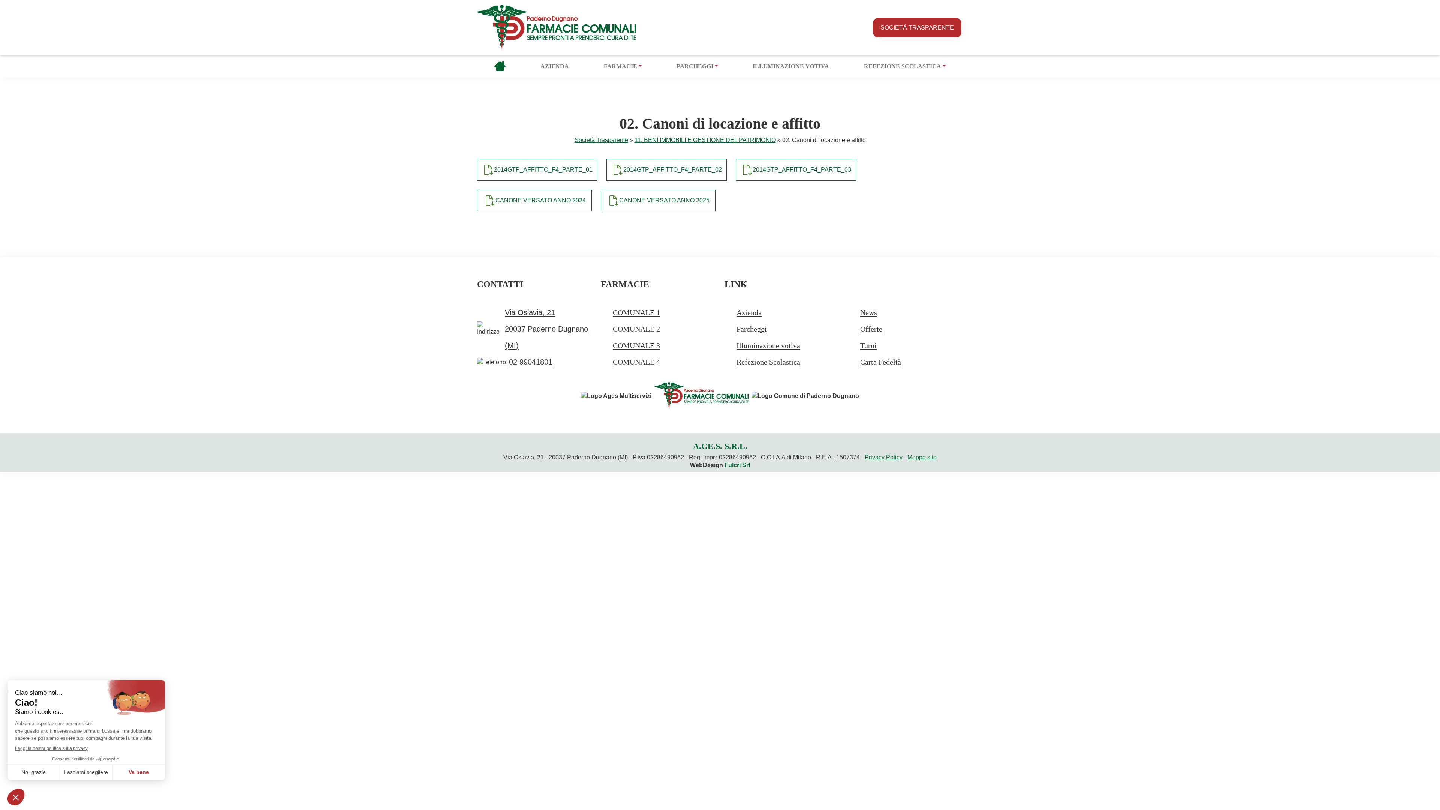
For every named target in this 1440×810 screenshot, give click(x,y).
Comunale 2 (636, 329)
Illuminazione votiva (791, 66)
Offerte (871, 329)
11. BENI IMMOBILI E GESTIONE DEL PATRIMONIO (705, 140)
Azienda (554, 66)
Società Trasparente (917, 27)
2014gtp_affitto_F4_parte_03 (802, 169)
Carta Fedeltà (880, 362)
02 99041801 (530, 362)
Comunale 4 (636, 362)
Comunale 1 (636, 312)
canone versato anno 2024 (540, 200)
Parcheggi (694, 66)
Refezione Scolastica (902, 66)
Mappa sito (922, 457)
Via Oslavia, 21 (530, 312)
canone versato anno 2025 (664, 200)
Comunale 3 (636, 345)
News (868, 312)
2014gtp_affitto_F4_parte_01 (543, 169)
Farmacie (620, 66)
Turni (868, 345)
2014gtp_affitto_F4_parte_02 (672, 169)
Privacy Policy (884, 457)
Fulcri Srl (737, 465)
